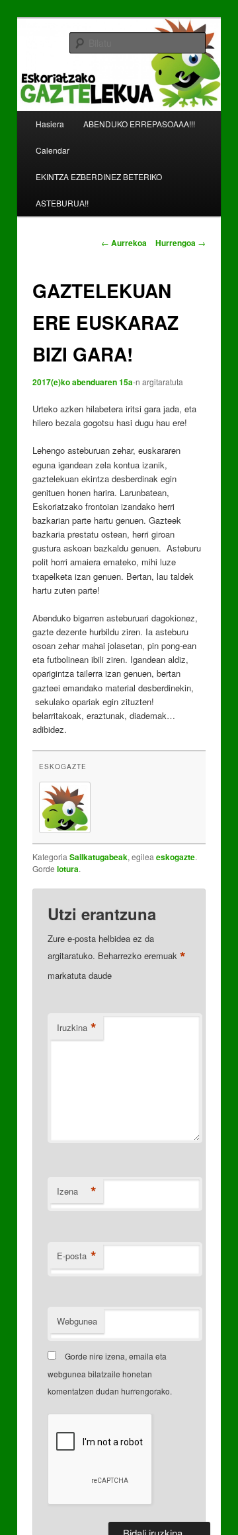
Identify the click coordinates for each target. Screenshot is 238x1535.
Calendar (52, 150)
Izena (77, 1191)
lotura (68, 869)
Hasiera (50, 123)
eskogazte (63, 766)
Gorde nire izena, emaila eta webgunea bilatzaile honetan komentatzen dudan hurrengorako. (110, 1373)
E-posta (77, 1256)
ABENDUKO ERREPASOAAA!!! (139, 123)
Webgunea (77, 1321)
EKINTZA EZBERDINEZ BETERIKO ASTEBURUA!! (99, 189)
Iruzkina (77, 1027)
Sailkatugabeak (98, 857)
